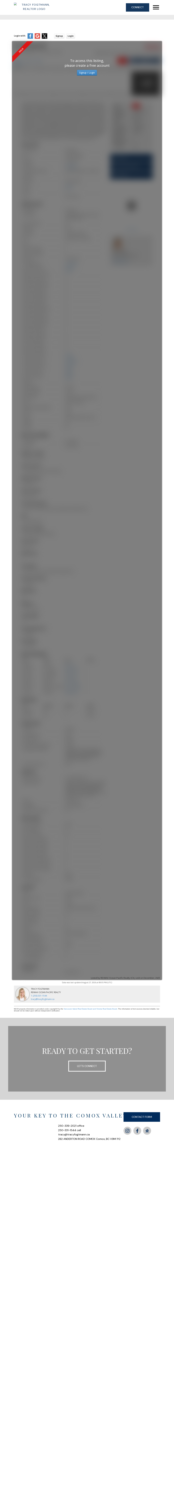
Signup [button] (59, 35)
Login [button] (71, 35)
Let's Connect (87, 1066)
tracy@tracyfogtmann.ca (42, 999)
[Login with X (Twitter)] (44, 38)
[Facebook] (137, 1131)
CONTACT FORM (142, 1117)
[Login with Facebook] (30, 38)
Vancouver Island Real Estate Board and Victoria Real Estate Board (90, 1009)
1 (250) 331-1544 (39, 995)
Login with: (20, 35)
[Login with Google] (37, 38)
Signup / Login (87, 72)
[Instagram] (127, 1131)
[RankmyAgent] (147, 1131)
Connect (137, 7)
